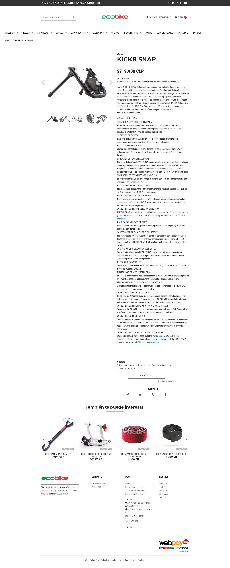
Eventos (197, 33)
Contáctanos (146, 375)
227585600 (96, 487)
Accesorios (98, 33)
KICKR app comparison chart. (148, 342)
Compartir (152, 389)
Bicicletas (9, 33)
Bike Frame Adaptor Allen (58, 454)
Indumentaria (131, 33)
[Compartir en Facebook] (128, 395)
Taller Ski (183, 33)
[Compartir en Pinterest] (153, 395)
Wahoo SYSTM (159, 336)
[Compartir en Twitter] (140, 395)
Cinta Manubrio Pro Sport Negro (172, 454)
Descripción (123, 78)
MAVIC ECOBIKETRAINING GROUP (18, 40)
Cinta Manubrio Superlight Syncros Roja (134, 455)
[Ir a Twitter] (173, 2)
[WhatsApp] (181, 2)
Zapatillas (42, 33)
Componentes (78, 33)
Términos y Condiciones (135, 490)
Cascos (59, 33)
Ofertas (115, 33)
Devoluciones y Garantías (136, 487)
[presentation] (43, 439)
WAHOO (148, 33)
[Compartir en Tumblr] (165, 395)
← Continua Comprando (166, 381)
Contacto (129, 483)
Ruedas (26, 33)
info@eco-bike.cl (99, 483)
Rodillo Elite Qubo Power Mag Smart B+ (96, 455)
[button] (44, 82)
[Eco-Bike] (115, 17)
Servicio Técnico (165, 33)
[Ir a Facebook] (168, 2)
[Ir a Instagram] (177, 2)
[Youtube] (185, 2)
